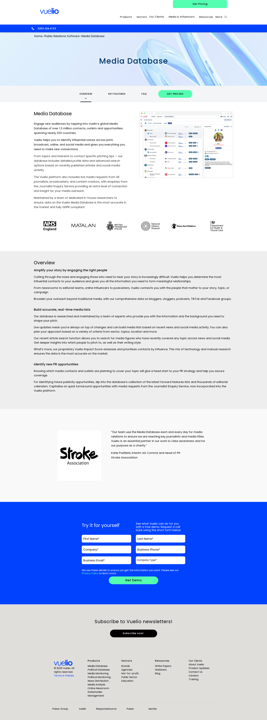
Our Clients (195, 661)
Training (193, 679)
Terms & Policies (64, 675)
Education (127, 681)
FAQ (144, 93)
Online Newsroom (98, 688)
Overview (85, 93)
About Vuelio (196, 664)
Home (38, 36)
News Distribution (98, 681)
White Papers (163, 666)
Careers (194, 675)
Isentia (152, 709)
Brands (125, 666)
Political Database (99, 669)
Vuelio (82, 709)
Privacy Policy (90, 573)
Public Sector (129, 677)
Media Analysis (96, 684)
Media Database (98, 666)
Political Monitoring (99, 677)
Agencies (126, 669)
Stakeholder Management (96, 693)
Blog (157, 673)
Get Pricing (200, 4)
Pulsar (130, 709)
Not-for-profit (130, 673)
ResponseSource (106, 709)
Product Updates (199, 668)
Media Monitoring (98, 673)
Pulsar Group (60, 709)
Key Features (116, 93)
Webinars (161, 669)
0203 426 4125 (47, 28)
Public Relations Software (62, 36)
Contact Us (195, 672)
